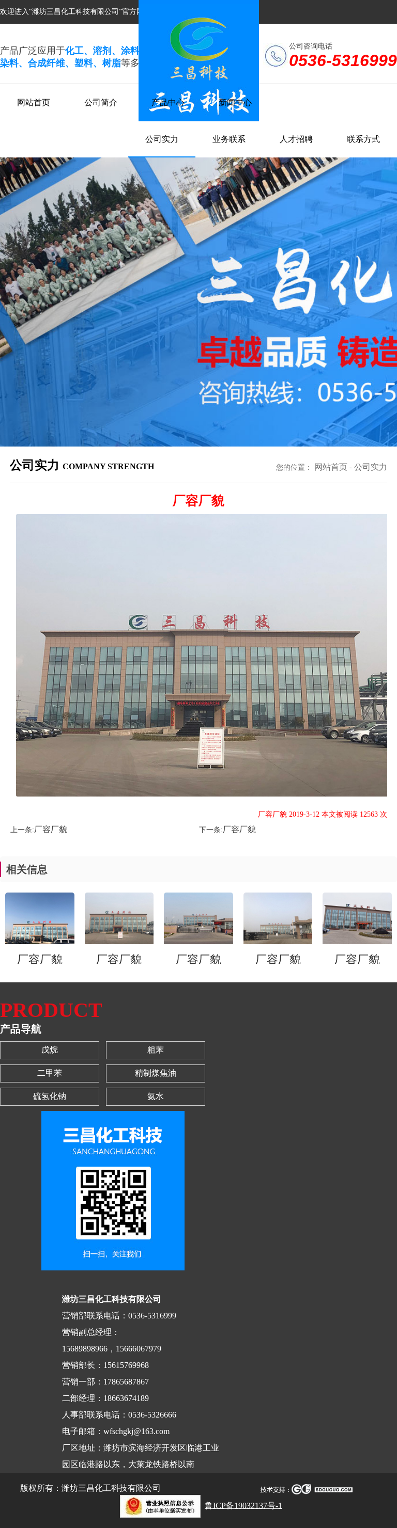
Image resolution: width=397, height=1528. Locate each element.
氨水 (155, 1096)
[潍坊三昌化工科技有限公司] (158, 1505)
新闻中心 (235, 102)
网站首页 (33, 102)
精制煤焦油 (155, 1073)
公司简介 (100, 102)
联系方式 (363, 139)
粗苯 (155, 1049)
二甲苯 (49, 1073)
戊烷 (49, 1049)
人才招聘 (296, 139)
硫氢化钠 (49, 1096)
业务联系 (229, 139)
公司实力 (161, 139)
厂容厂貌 (50, 829)
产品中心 (168, 102)
